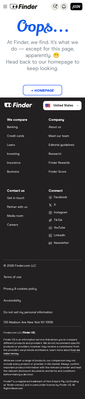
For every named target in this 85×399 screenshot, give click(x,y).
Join (76, 6)
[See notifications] (63, 6)
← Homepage (42, 90)
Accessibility (12, 300)
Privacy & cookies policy (20, 288)
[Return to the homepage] (24, 6)
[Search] (55, 6)
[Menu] (5, 6)
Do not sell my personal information (28, 312)
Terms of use (12, 277)
